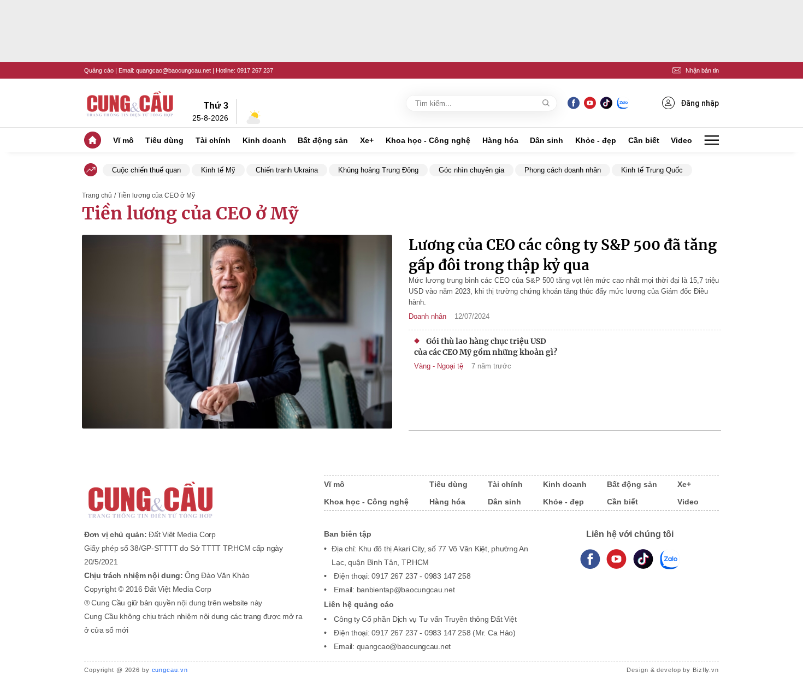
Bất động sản (323, 140)
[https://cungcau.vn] (130, 103)
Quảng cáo (99, 70)
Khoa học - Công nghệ (428, 140)
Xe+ (367, 140)
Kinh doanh (264, 140)
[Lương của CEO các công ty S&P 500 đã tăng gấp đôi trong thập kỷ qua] (237, 333)
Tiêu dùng (164, 140)
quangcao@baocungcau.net (173, 70)
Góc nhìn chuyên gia (471, 170)
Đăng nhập (700, 103)
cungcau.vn (170, 670)
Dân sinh (546, 140)
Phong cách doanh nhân (562, 170)
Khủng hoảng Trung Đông (378, 170)
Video (681, 140)
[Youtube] (589, 103)
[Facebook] (574, 103)
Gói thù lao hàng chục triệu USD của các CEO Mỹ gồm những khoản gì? (485, 346)
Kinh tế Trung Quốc (652, 170)
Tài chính (213, 140)
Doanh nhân (427, 316)
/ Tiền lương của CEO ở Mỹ (154, 195)
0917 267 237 (255, 70)
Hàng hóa (500, 140)
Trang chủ (97, 195)
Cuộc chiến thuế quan (146, 170)
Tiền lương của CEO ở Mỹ (190, 213)
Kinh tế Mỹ (218, 170)
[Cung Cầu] (193, 492)
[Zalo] (622, 103)
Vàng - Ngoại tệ (438, 366)
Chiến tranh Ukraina (287, 170)
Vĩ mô (123, 140)
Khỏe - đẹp (595, 140)
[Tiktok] (643, 559)
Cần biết (643, 140)
